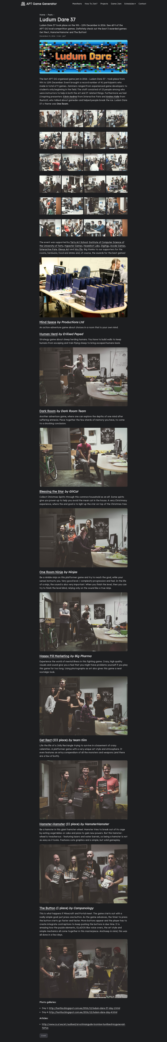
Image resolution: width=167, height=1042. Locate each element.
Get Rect (45, 740)
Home (42, 15)
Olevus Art (63, 249)
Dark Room (47, 411)
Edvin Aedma (70, 96)
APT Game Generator (41, 4)
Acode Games (117, 245)
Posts (50, 15)
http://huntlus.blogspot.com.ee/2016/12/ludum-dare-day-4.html (83, 1012)
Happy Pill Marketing (54, 656)
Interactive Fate (48, 249)
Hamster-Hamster (52, 824)
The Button (47, 908)
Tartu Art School (79, 242)
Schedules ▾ (130, 3)
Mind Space (47, 322)
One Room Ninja (51, 572)
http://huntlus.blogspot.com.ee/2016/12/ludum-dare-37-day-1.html (84, 1008)
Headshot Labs (92, 245)
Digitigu (105, 245)
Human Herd (48, 334)
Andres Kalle (112, 96)
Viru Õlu (78, 249)
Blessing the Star (51, 491)
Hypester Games (73, 245)
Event (43, 1036)
